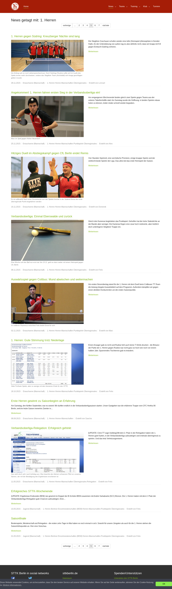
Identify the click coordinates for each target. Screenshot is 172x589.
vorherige (67, 25)
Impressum (67, 578)
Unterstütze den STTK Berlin (126, 578)
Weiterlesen (93, 51)
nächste (105, 25)
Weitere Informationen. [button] (12, 585)
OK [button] (164, 584)
